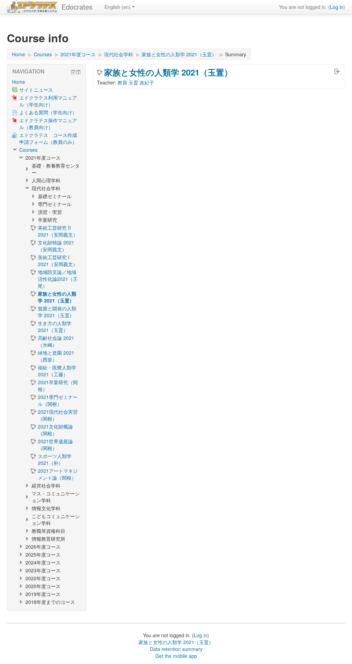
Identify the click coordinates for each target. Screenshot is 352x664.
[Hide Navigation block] (73, 72)
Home (18, 81)
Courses (28, 149)
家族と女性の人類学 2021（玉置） (168, 72)
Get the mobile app (176, 655)
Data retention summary (176, 648)
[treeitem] (46, 81)
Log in (336, 6)
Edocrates (77, 7)
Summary (235, 54)
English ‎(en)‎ (117, 6)
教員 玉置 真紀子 (136, 82)
